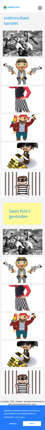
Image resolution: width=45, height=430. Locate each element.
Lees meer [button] (20, 417)
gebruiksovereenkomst (19, 404)
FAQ (12, 401)
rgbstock (14, 7)
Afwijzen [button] (13, 423)
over (34, 404)
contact (19, 401)
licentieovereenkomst (34, 401)
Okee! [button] (32, 423)
